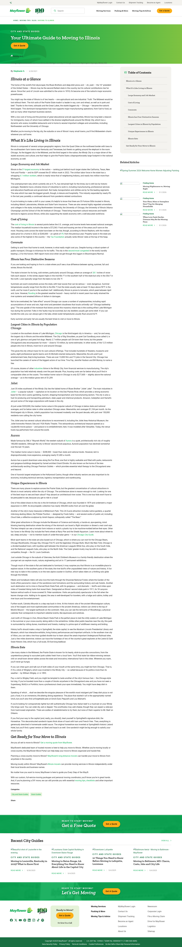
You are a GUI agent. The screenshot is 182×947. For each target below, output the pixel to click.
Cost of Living (134, 102)
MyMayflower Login (104, 2)
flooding (31, 293)
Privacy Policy (64, 944)
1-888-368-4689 (130, 941)
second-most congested (78, 251)
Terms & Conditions (79, 944)
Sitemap (151, 931)
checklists (90, 780)
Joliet (13, 392)
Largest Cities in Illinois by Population (144, 124)
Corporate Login (155, 911)
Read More (148, 192)
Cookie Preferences (96, 944)
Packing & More (121, 11)
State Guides (36, 794)
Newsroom (152, 907)
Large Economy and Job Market (141, 95)
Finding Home (148, 183)
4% (62, 234)
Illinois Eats (133, 138)
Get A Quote (19, 45)
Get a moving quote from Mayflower (56, 742)
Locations (168, 2)
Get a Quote (164, 11)
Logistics (152, 926)
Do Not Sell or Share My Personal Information (122, 944)
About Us (122, 931)
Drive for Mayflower (156, 921)
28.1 (94, 272)
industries (38, 368)
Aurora (69, 441)
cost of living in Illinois (24, 224)
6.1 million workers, (28, 175)
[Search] (55, 11)
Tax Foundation (57, 237)
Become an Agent (153, 2)
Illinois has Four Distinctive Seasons (143, 117)
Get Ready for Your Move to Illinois (140, 146)
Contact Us (120, 2)
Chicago (58, 333)
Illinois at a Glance (134, 81)
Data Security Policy (49, 944)
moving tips (80, 780)
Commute (132, 110)
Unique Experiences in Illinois (141, 131)
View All (165, 840)
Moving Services (103, 11)
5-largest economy (30, 169)
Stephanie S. (19, 71)
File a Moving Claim (156, 916)
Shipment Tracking (136, 2)
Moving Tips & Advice (141, 11)
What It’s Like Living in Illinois (139, 88)
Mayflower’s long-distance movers (62, 756)
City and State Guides (25, 31)
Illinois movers (54, 764)
